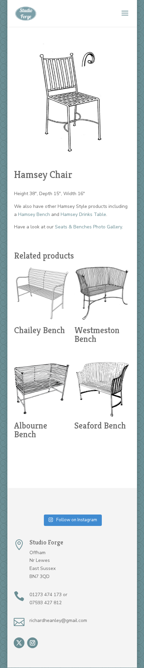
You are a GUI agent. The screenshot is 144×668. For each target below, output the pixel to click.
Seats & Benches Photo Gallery (88, 227)
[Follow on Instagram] (32, 642)
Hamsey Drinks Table (83, 214)
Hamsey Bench (34, 214)
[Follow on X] (19, 642)
